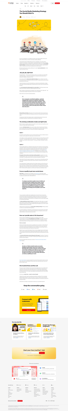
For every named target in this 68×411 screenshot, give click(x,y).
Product (17, 3)
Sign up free (57, 3)
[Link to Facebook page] (46, 400)
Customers (32, 3)
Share (29, 289)
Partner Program (53, 395)
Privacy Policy (45, 409)
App (8, 395)
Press (52, 394)
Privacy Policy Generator (37, 395)
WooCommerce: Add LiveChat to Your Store (33, 334)
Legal (52, 397)
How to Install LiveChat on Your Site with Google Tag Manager (48, 334)
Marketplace (9, 396)
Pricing (22, 3)
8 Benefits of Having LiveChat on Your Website (18, 334)
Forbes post (38, 173)
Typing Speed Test (36, 394)
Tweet (23, 289)
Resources (37, 3)
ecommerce (30, 405)
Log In (53, 3)
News (9, 397)
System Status (44, 394)
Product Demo (10, 394)
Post (34, 289)
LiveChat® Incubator (53, 396)
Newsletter (35, 396)
